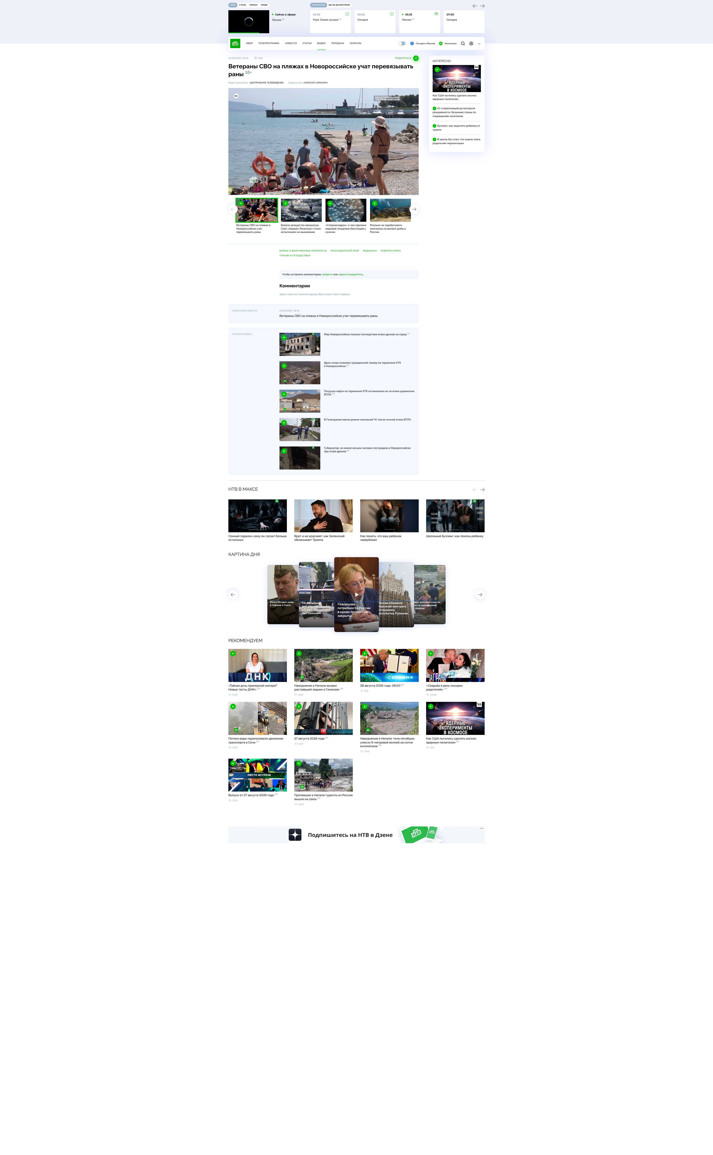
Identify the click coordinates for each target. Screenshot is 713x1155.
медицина (370, 250)
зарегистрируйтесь (351, 274)
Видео (321, 43)
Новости (291, 43)
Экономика (450, 43)
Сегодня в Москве (425, 43)
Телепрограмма (268, 43)
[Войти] (471, 43)
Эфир (249, 43)
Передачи (337, 43)
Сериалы (356, 43)
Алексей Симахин (316, 82)
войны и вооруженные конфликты (303, 250)
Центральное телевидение (267, 82)
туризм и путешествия (294, 255)
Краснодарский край (345, 250)
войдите (327, 274)
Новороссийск (391, 250)
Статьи (307, 43)
